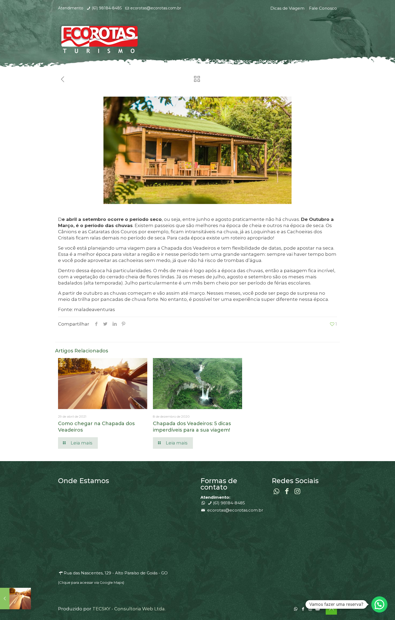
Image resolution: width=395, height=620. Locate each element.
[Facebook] (303, 608)
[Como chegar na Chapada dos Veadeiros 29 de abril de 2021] (15, 598)
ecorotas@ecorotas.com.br (155, 8)
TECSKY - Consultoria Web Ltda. (129, 608)
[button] (379, 604)
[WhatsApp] (296, 608)
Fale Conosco (323, 8)
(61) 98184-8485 (107, 8)
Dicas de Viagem (287, 8)
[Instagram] (310, 608)
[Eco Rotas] (98, 38)
